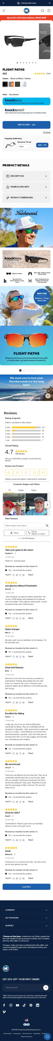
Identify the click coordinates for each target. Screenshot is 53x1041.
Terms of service (27, 1033)
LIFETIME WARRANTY (26, 394)
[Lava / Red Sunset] (11, 84)
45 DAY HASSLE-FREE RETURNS (26, 398)
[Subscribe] (45, 987)
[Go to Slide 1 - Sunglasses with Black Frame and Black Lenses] (17, 62)
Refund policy (8, 1033)
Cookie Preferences (26, 1036)
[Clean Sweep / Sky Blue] (23, 84)
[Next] (49, 3)
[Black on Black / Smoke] (5, 84)
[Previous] (3, 3)
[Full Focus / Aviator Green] (17, 84)
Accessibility (36, 1033)
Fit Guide (46, 132)
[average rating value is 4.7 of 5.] (40, 73)
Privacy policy (17, 1033)
